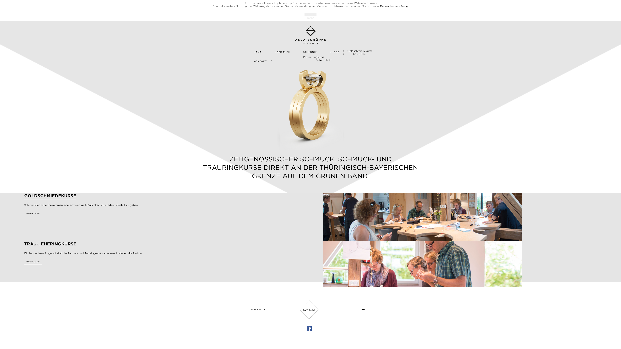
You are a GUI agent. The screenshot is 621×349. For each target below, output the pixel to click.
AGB (363, 309)
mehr (310, 17)
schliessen (310, 14)
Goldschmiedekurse (359, 50)
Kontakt (309, 310)
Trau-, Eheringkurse (50, 243)
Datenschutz (324, 60)
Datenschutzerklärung (394, 6)
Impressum (258, 309)
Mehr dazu (33, 213)
